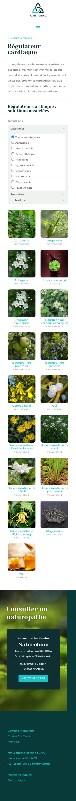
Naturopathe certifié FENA (26, 753)
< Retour (13, 37)
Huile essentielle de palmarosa (54, 489)
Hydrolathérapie (24, 165)
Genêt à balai (21, 405)
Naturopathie (23, 176)
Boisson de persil (54, 280)
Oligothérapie (23, 182)
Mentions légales (20, 775)
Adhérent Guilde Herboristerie (29, 763)
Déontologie (16, 780)
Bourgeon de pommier (21, 364)
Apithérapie (22, 142)
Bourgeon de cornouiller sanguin (54, 321)
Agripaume (21, 240)
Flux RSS (14, 741)
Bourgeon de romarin (54, 364)
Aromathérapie (24, 148)
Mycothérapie (23, 170)
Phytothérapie (23, 187)
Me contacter (33, 678)
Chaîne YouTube (19, 736)
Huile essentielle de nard (54, 447)
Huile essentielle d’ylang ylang (21, 532)
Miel (22, 574)
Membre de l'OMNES (22, 758)
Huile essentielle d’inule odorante (21, 447)
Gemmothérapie (25, 154)
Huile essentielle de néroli (21, 489)
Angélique (54, 240)
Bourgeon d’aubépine (22, 321)
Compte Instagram (21, 730)
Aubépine (21, 280)
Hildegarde (21, 159)
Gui (54, 405)
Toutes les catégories (27, 137)
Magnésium (54, 531)
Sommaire (26, 37)
